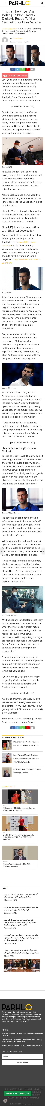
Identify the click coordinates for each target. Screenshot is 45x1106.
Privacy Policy (13, 1098)
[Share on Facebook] (12, 69)
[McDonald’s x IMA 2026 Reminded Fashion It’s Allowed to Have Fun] (7, 745)
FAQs (20, 1089)
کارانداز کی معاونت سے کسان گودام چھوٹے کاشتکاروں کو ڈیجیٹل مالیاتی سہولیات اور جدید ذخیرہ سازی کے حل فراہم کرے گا (20, 922)
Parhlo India (38, 1089)
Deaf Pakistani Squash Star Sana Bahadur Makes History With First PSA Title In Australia (26, 758)
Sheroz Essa (17, 39)
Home (4, 29)
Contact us (27, 1089)
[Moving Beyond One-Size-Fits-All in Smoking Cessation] (7, 772)
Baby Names (36, 1092)
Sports (12, 29)
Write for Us (34, 1098)
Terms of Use (36, 1095)
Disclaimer (24, 1098)
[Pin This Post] (27, 69)
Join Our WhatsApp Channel (17, 1093)
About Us (13, 1089)
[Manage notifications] (5, 1101)
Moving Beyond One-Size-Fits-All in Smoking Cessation (22, 1046)
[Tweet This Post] (17, 69)
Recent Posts (8, 787)
